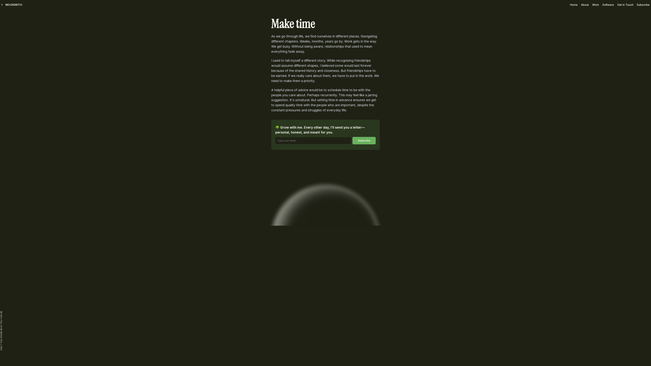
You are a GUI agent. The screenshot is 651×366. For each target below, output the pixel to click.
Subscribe (643, 4)
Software (608, 4)
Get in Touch (625, 4)
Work (595, 4)
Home (574, 4)
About (585, 4)
